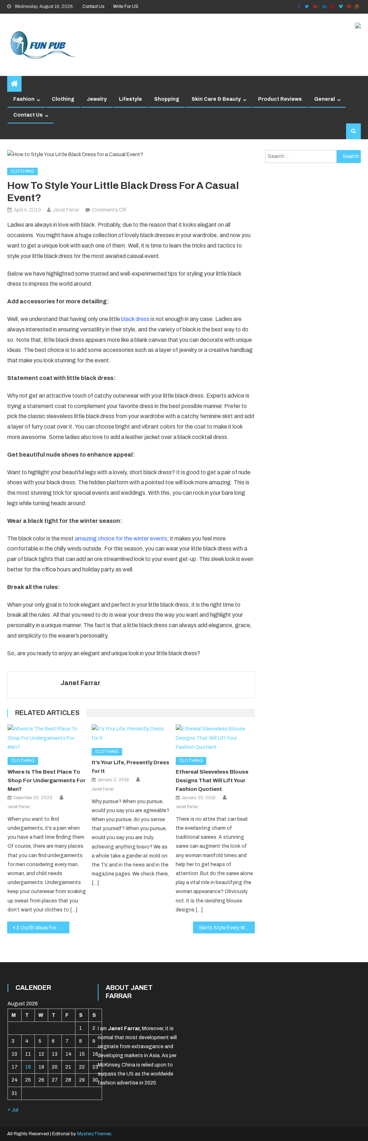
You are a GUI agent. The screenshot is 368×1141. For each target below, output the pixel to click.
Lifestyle (130, 99)
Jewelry (97, 99)
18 (28, 1067)
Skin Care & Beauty (216, 99)
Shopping (166, 99)
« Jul (13, 1110)
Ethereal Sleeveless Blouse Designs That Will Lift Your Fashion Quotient (212, 780)
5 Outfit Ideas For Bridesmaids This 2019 (43, 928)
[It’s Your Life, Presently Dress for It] (131, 733)
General (324, 99)
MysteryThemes (94, 1133)
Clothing (63, 99)
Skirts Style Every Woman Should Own (227, 928)
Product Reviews (280, 99)
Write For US (125, 6)
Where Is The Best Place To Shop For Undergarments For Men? (47, 780)
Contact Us (93, 6)
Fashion (23, 99)
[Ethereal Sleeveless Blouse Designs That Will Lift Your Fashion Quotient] (215, 738)
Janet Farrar (65, 210)
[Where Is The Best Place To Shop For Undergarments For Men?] (47, 738)
